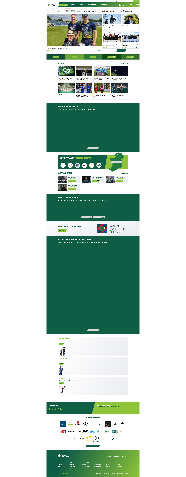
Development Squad (125, 25)
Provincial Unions (85, 468)
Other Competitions (85, 466)
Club (113, 4)
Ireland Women (72, 466)
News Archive (108, 466)
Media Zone (115, 456)
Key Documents (120, 468)
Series (59, 468)
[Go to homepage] (51, 4)
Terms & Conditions (99, 473)
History (118, 464)
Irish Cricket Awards (120, 466)
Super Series (84, 464)
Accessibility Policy (120, 473)
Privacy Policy (112, 473)
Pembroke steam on (107, 43)
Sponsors (121, 456)
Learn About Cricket (97, 466)
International (92, 4)
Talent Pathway (72, 468)
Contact (125, 456)
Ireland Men (72, 464)
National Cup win (125, 43)
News (72, 4)
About (130, 4)
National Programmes (97, 464)
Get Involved (121, 5)
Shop (137, 4)
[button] (63, 460)
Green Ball (107, 464)
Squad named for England (108, 25)
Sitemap (126, 473)
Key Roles (72, 469)
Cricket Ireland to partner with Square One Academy (66, 94)
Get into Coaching (97, 468)
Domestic (104, 4)
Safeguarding (109, 456)
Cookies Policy (106, 473)
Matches (81, 4)
